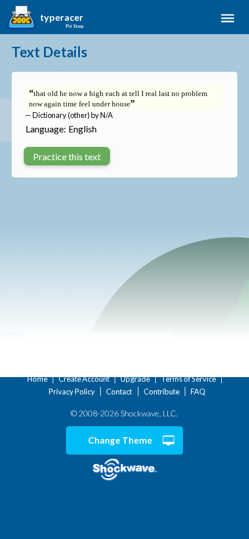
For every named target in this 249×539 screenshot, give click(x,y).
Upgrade (135, 378)
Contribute (162, 391)
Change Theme (120, 440)
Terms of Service (188, 378)
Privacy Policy (72, 391)
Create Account (83, 378)
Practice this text (67, 156)
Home (37, 378)
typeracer (61, 17)
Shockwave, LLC (124, 470)
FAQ (198, 391)
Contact (119, 391)
